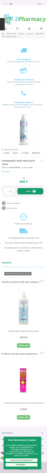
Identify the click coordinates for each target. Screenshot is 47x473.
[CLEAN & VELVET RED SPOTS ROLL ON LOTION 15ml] (23, 380)
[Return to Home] (2, 33)
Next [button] (44, 282)
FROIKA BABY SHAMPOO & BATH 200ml (24, 331)
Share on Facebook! (11, 149)
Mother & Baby (11, 33)
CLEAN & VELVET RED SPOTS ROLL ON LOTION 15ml (23, 403)
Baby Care (21, 33)
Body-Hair (30, 33)
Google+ (26, 153)
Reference (5, 167)
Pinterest (37, 153)
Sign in (39, 4)
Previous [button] (39, 282)
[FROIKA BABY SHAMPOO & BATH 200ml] (23, 308)
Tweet (7, 153)
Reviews (7, 262)
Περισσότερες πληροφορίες (22, 460)
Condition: (25, 167)
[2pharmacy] (23, 19)
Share (16, 153)
